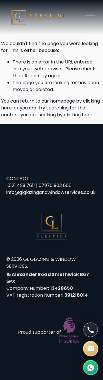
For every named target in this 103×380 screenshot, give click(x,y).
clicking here (78, 114)
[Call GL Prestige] (90, 329)
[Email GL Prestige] (90, 348)
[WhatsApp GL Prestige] (90, 367)
